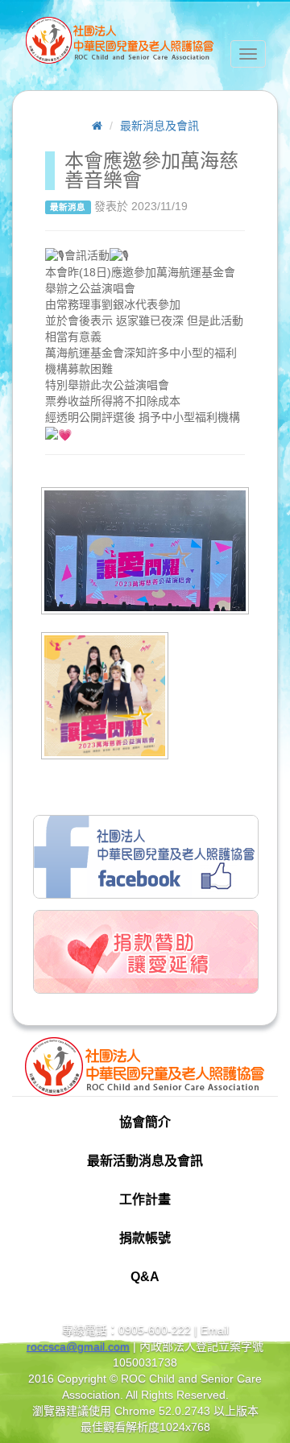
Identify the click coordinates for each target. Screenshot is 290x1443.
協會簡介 (145, 1122)
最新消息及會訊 (159, 125)
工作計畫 (145, 1199)
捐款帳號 (145, 1238)
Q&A (145, 1277)
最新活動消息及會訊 (145, 1161)
